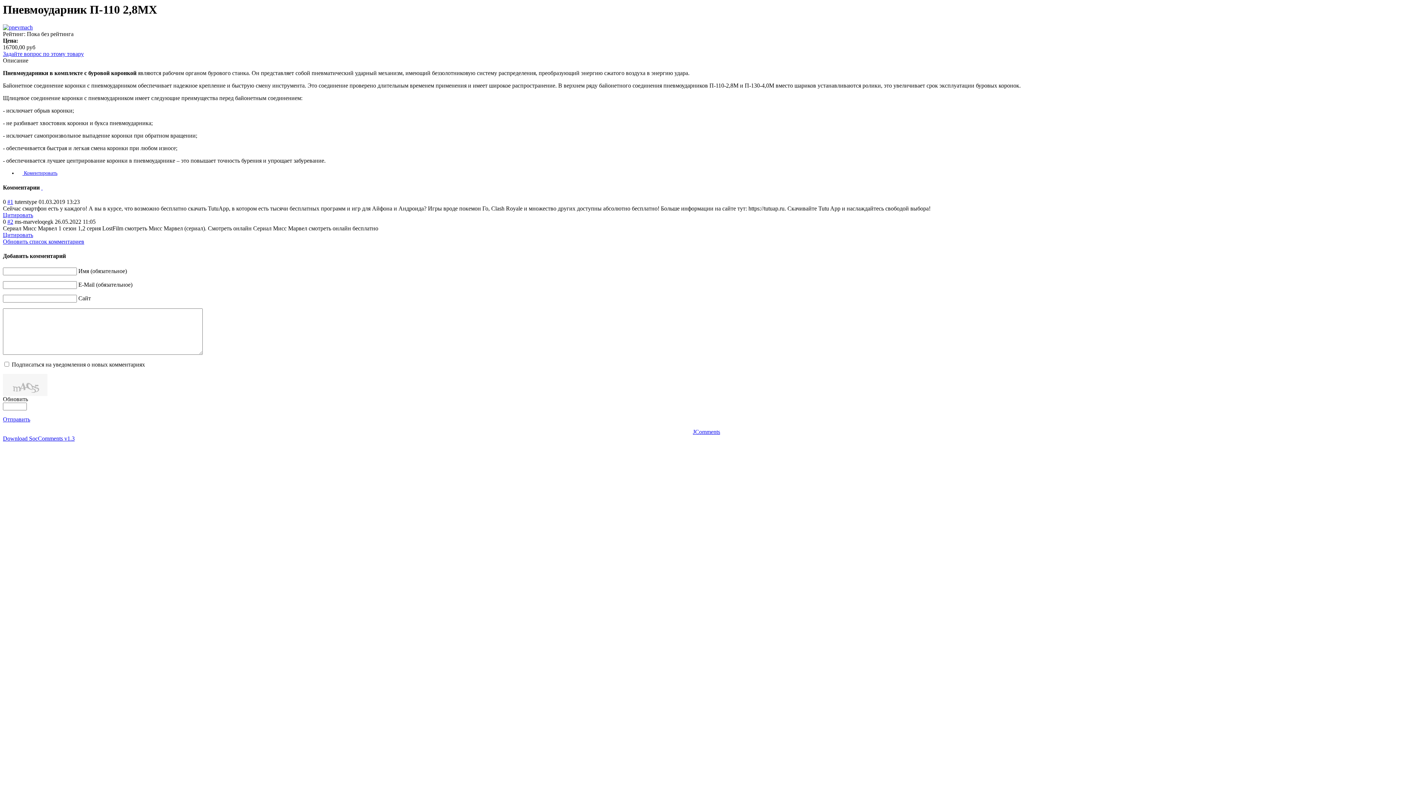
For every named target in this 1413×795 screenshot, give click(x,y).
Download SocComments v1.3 (39, 438)
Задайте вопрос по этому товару (43, 54)
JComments (706, 432)
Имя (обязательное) (102, 271)
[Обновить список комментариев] (42, 187)
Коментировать (39, 173)
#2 (10, 222)
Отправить (16, 419)
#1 (10, 202)
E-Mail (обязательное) (105, 285)
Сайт (84, 298)
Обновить (15, 399)
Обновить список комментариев (43, 242)
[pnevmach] (18, 27)
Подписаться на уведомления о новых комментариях (78, 364)
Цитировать (18, 215)
